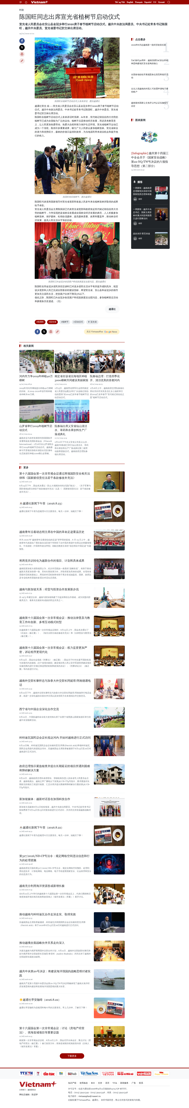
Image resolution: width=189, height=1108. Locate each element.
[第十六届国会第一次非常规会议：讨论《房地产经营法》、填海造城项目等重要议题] (109, 1036)
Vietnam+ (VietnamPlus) (39, 2)
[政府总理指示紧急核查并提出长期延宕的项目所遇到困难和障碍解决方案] (109, 774)
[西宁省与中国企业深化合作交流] (109, 717)
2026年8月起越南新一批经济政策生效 (148, 45)
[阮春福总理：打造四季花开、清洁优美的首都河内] (107, 361)
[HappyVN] (161, 1073)
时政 (21, 10)
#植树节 (65, 322)
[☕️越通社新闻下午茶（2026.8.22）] (109, 835)
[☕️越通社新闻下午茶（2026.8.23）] (109, 511)
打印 (22, 54)
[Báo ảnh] (144, 1073)
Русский (161, 2)
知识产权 (72, 1083)
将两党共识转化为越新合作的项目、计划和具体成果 (51, 560)
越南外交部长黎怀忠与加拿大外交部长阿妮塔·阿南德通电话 (55, 683)
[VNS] (89, 1073)
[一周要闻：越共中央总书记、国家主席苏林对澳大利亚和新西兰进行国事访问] (161, 214)
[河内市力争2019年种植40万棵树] (36, 361)
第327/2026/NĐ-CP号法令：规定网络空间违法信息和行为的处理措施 (54, 858)
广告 (134, 1083)
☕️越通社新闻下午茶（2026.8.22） (41, 827)
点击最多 (140, 39)
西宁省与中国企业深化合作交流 (39, 709)
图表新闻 (140, 120)
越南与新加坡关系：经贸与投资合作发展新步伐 (49, 589)
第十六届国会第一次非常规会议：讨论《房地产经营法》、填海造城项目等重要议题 (51, 1030)
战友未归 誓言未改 (141, 233)
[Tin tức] (49, 1073)
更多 (26, 467)
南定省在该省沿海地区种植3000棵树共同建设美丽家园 (71, 378)
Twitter (22, 47)
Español (147, 2)
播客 (140, 182)
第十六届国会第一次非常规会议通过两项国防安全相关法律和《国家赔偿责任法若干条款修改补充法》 (54, 475)
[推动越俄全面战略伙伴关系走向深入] (109, 951)
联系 (141, 1083)
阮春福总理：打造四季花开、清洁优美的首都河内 (105, 378)
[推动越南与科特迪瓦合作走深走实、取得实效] (109, 922)
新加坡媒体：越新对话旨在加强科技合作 (44, 799)
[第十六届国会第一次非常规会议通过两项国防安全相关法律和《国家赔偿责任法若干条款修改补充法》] (109, 481)
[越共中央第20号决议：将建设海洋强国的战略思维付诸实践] (109, 979)
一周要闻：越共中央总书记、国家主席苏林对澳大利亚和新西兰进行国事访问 (142, 214)
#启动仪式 (78, 322)
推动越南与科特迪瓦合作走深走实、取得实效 (47, 914)
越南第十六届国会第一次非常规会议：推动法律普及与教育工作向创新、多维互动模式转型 (54, 620)
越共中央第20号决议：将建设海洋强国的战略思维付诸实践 (55, 973)
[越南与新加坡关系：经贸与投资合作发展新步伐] (109, 597)
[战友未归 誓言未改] (161, 238)
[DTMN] (125, 1073)
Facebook (22, 41)
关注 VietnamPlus (95, 331)
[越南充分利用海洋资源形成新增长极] (109, 894)
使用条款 (84, 1083)
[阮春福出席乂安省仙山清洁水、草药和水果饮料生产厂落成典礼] (72, 411)
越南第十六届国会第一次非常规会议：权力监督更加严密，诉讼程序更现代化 (53, 650)
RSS (93, 1083)
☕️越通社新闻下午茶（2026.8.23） (41, 503)
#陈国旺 (40, 322)
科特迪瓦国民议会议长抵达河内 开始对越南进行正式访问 (55, 737)
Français (138, 2)
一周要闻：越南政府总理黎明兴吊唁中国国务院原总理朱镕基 (142, 191)
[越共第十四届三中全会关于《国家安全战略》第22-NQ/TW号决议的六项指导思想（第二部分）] (150, 137)
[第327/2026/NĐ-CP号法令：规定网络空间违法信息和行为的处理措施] (109, 864)
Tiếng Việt (120, 2)
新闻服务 (124, 1083)
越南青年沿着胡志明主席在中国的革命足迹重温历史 (51, 532)
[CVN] (108, 1073)
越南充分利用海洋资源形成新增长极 (42, 885)
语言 (107, 1083)
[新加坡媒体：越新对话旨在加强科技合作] (109, 807)
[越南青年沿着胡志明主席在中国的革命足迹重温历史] (109, 540)
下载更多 (72, 1056)
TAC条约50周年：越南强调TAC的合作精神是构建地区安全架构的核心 (149, 62)
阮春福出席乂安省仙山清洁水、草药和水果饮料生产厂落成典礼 (71, 430)
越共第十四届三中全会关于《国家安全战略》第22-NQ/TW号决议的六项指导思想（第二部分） (150, 160)
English (130, 2)
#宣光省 (52, 322)
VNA (115, 1083)
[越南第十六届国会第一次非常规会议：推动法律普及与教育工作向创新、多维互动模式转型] (109, 626)
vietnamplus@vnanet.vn (89, 1096)
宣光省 (94, 322)
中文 (154, 2)
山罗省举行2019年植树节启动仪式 (35, 428)
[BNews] (61, 1073)
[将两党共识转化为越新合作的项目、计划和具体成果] (109, 569)
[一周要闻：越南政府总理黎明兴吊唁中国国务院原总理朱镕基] (161, 193)
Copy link (22, 61)
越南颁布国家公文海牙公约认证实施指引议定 (149, 104)
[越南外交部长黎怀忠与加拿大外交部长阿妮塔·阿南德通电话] (109, 689)
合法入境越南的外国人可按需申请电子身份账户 (149, 90)
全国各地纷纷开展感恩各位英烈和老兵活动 (149, 76)
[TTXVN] (26, 1073)
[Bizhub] (72, 1073)
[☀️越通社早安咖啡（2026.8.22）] (109, 1008)
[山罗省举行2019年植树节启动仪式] (36, 411)
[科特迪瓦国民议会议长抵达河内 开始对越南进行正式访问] (109, 745)
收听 (140, 199)
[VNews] (38, 1073)
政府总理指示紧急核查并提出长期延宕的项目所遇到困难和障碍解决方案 (54, 768)
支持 (100, 1083)
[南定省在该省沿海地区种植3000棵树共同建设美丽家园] (72, 361)
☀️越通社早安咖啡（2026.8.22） (40, 999)
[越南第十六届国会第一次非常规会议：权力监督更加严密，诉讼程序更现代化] (109, 656)
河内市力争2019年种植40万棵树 (36, 378)
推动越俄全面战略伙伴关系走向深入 (42, 942)
